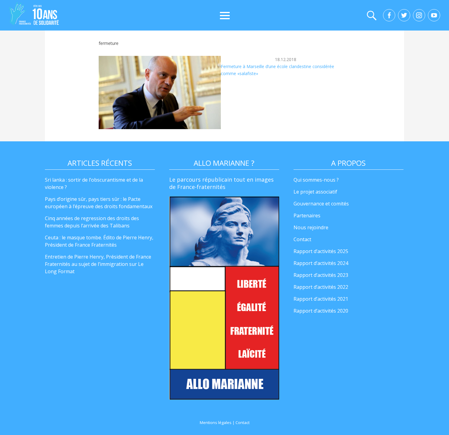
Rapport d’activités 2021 (321, 298)
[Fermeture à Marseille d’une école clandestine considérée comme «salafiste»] (160, 92)
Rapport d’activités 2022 (321, 287)
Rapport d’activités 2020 (321, 310)
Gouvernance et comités (321, 203)
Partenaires (307, 215)
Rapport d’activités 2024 (321, 263)
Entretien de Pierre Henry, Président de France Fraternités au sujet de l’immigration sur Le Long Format (98, 264)
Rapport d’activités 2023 (321, 275)
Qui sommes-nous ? (316, 179)
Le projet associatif (315, 191)
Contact (302, 239)
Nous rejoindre (311, 227)
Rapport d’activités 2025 (321, 251)
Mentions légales (216, 422)
